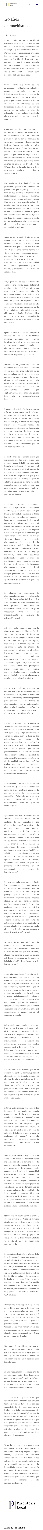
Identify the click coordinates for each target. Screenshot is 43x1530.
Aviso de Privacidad (14, 1527)
